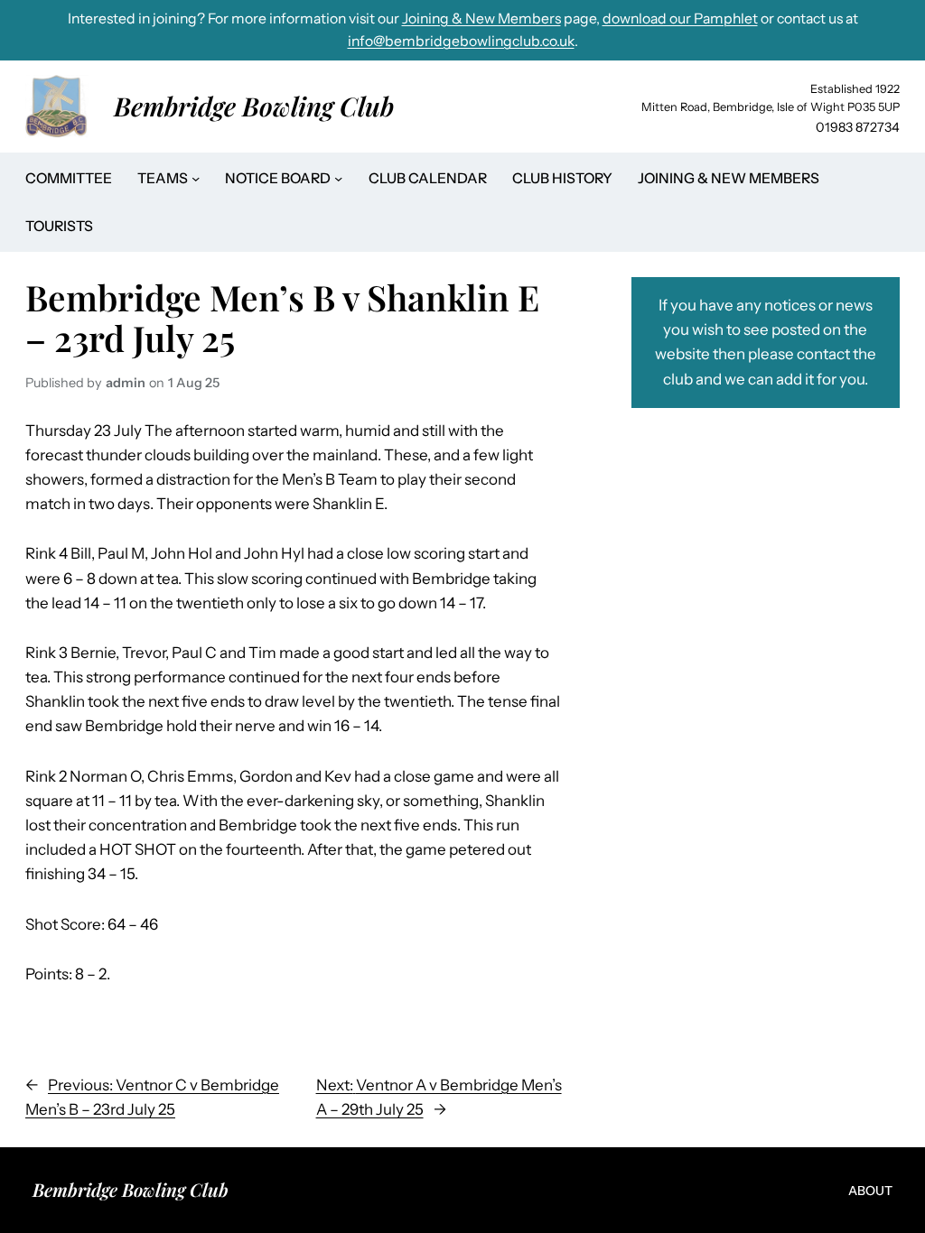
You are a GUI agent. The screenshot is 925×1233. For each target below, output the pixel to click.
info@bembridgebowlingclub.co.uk (461, 41)
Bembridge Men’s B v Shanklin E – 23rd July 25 (282, 317)
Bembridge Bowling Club (254, 105)
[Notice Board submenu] (338, 177)
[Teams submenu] (196, 177)
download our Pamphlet (680, 18)
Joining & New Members (481, 18)
